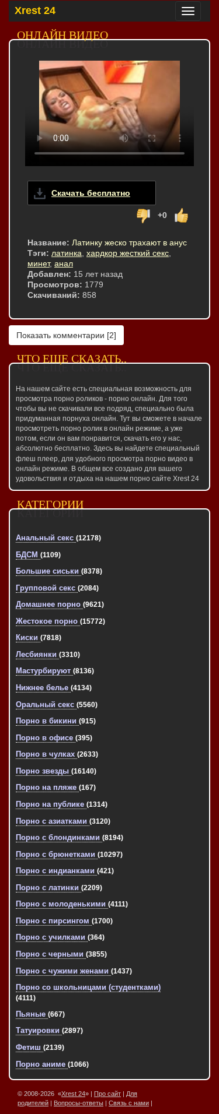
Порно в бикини (47, 720)
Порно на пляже (47, 787)
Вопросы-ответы (78, 1102)
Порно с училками (52, 937)
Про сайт (107, 1093)
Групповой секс (47, 588)
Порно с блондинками (59, 837)
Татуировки (39, 1030)
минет (38, 263)
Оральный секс (46, 704)
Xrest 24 (35, 10)
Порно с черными (51, 954)
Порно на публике (51, 804)
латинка (66, 253)
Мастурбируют (44, 670)
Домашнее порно (49, 604)
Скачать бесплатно (90, 193)
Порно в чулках (46, 754)
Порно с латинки (48, 887)
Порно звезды (43, 771)
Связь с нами (129, 1102)
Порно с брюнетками (57, 854)
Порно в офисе (45, 737)
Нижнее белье (43, 687)
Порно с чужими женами (63, 971)
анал (63, 263)
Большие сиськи (48, 571)
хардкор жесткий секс (127, 253)
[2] (66, 335)
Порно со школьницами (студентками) (88, 987)
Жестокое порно (48, 621)
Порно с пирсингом (54, 920)
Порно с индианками (56, 870)
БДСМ (28, 554)
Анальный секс (46, 537)
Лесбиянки (37, 654)
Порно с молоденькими (62, 903)
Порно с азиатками (52, 821)
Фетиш (29, 1047)
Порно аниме (42, 1064)
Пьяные (32, 1014)
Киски (28, 637)
